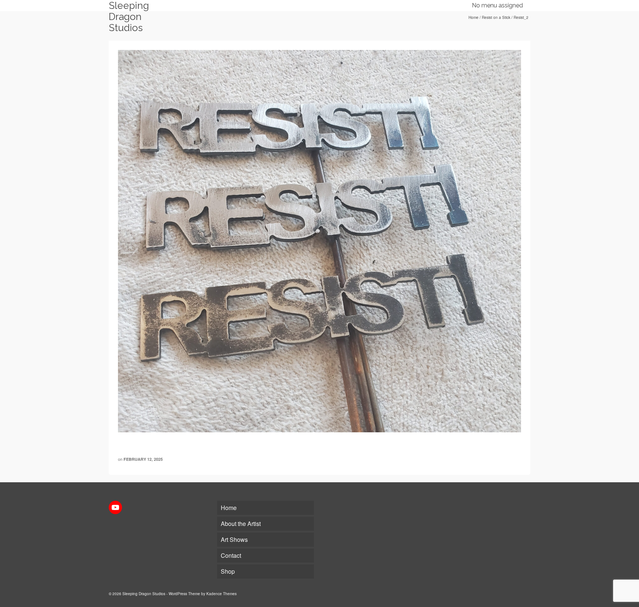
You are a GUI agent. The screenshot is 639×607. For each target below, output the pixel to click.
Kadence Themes (221, 593)
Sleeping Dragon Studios (129, 16)
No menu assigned (497, 5)
